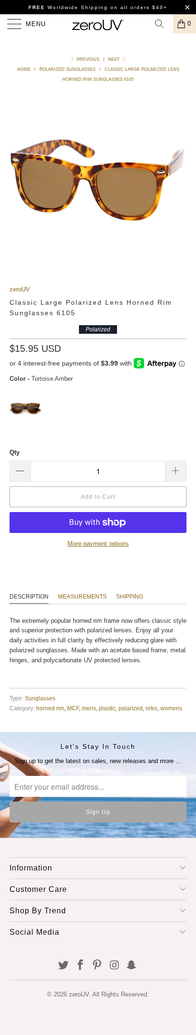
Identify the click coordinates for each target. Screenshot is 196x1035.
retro (151, 708)
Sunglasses (40, 698)
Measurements (82, 596)
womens (171, 708)
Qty (15, 452)
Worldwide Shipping (68, 7)
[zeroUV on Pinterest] (97, 966)
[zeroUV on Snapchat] (132, 966)
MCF (73, 708)
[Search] (162, 23)
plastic (107, 708)
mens (89, 708)
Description (29, 596)
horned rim (50, 708)
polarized (130, 708)
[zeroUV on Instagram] (115, 966)
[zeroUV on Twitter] (64, 966)
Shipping (129, 596)
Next (114, 59)
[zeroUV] (98, 23)
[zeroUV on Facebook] (80, 966)
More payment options (98, 543)
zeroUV (20, 289)
